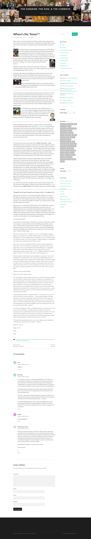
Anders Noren (71, 533)
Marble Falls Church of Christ (66, 201)
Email (15, 495)
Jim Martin (62, 193)
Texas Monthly (63, 204)
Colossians (71, 132)
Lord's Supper (63, 148)
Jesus (71, 143)
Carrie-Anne (63, 128)
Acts (75, 124)
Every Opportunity (64, 57)
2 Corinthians (24, 339)
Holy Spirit (63, 143)
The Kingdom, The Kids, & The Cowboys (45, 9)
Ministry (67, 150)
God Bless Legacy (63, 60)
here (50, 184)
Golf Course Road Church (66, 141)
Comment (16, 474)
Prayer (62, 152)
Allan (24, 37)
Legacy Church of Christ (65, 199)
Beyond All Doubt (67, 100)
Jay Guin (62, 191)
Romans (73, 154)
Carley (69, 126)
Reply (19, 369)
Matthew (62, 150)
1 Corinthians (18, 339)
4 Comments (31, 37)
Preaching (23, 340)
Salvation (62, 157)
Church (28, 339)
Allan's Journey (63, 126)
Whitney (73, 159)
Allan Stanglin (17, 24)
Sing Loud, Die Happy (68, 85)
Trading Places (63, 63)
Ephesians (74, 135)
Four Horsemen (41, 126)
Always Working (63, 55)
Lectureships (63, 146)
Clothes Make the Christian (66, 68)
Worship (27, 340)
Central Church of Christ (65, 183)
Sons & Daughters (69, 97)
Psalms (62, 154)
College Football (34, 339)
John (75, 143)
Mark (72, 148)
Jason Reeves (63, 188)
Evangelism (63, 137)
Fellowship (72, 137)
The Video (62, 44)
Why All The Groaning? (18, 345)
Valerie (69, 159)
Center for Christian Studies (66, 180)
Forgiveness (63, 139)
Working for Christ (64, 65)
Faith (68, 137)
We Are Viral (62, 47)
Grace (73, 141)
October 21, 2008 (17, 37)
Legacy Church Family (71, 146)
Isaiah (67, 143)
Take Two (53, 345)
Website (15, 501)
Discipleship (68, 135)
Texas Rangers (63, 159)
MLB (20, 340)
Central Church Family (71, 128)
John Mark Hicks (63, 196)
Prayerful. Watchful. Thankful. (66, 50)
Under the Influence (64, 52)
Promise (72, 152)
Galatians (68, 139)
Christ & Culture (64, 130)
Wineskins (62, 206)
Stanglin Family (69, 157)
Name (15, 488)
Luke (68, 148)
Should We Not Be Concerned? (70, 91)
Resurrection (67, 154)
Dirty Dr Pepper (67, 80)
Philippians (73, 150)
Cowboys (39, 339)
